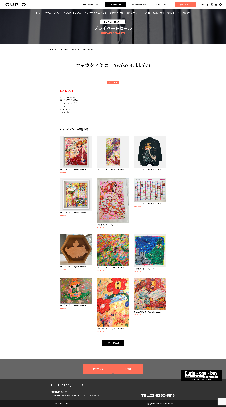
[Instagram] (212, 4)
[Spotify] (220, 4)
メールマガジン (161, 4)
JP (199, 4)
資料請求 (170, 13)
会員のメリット (133, 13)
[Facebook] (207, 4)
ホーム (38, 13)
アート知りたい (184, 13)
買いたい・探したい (52, 13)
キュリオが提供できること (95, 13)
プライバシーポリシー (59, 403)
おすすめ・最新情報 (138, 4)
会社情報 (146, 13)
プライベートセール (115, 4)
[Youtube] (216, 4)
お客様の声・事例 (116, 13)
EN (203, 4)
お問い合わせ (158, 13)
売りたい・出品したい (72, 13)
